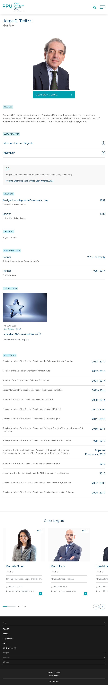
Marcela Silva (14, 566)
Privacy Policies (54, 675)
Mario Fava (58, 566)
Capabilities (8, 638)
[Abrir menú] (102, 7)
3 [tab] (13, 606)
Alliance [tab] (6, 657)
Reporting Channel (54, 672)
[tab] (54, 94)
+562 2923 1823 (15, 587)
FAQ (4, 643)
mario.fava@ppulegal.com (64, 591)
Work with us (8, 648)
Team (5, 634)
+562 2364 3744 (60, 587)
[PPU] (13, 7)
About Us (7, 629)
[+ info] (40, 593)
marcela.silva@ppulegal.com (21, 591)
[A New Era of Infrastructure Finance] (25, 307)
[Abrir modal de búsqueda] (94, 7)
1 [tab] (5, 606)
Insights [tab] (6, 653)
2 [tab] (9, 606)
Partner (10, 571)
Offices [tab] (6, 662)
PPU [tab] (4, 623)
